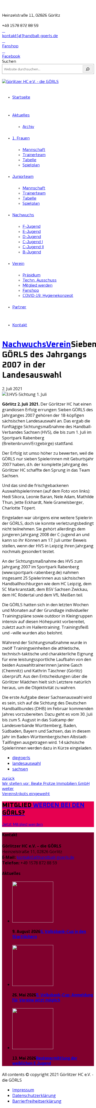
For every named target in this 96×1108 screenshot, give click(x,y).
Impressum (23, 1090)
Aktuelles (21, 115)
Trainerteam (34, 155)
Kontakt (19, 325)
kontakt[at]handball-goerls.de (45, 857)
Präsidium (31, 275)
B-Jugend (32, 252)
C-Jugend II (33, 247)
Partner (19, 307)
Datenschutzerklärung (34, 1095)
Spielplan (31, 165)
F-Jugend (31, 226)
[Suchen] (88, 69)
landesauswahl (26, 763)
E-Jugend (32, 232)
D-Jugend (32, 237)
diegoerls (21, 758)
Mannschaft (34, 150)
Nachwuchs (23, 215)
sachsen (20, 769)
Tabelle (29, 160)
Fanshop (31, 290)
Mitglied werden (37, 285)
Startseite (21, 97)
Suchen (9, 61)
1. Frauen (21, 138)
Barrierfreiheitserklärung (36, 1101)
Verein (18, 264)
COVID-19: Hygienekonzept (48, 296)
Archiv (28, 127)
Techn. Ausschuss (40, 280)
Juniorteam (23, 177)
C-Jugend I (33, 242)
